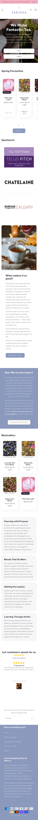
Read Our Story (15, 355)
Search (6, 751)
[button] (2, 10)
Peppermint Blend (9, 500)
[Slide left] (14, 125)
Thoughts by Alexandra (13, 742)
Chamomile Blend (24, 99)
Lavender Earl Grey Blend (9, 464)
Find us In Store (10, 746)
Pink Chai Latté (8, 99)
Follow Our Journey (19, 422)
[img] (19, 655)
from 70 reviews (19, 658)
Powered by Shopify (23, 815)
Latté (19, 56)
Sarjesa (16, 815)
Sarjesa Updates (10, 737)
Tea (19, 51)
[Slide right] (23, 125)
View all (19, 131)
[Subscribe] (31, 718)
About (6, 733)
